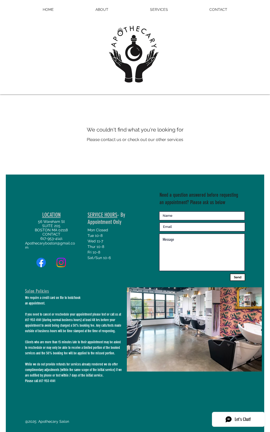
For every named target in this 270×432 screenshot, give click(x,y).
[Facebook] (41, 262)
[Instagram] (61, 262)
